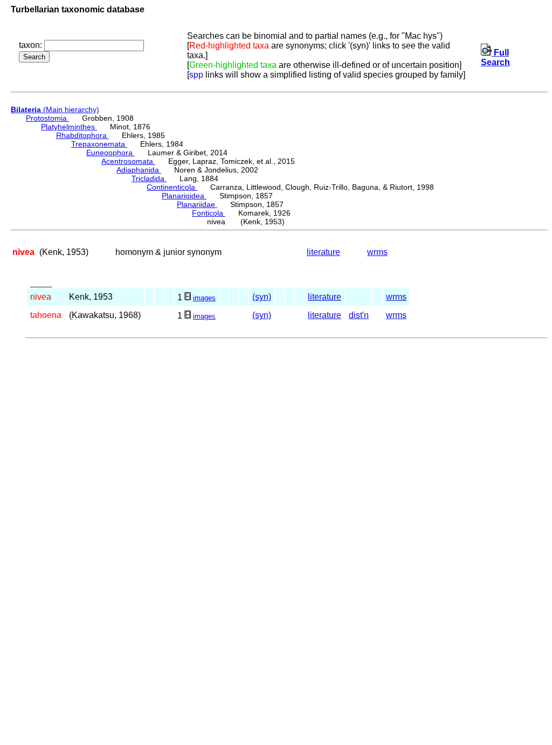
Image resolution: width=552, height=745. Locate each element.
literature (323, 252)
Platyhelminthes (69, 126)
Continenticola (172, 187)
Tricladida (149, 178)
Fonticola (208, 213)
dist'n (359, 315)
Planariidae (197, 204)
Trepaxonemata (99, 144)
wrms (377, 252)
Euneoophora (110, 152)
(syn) (261, 296)
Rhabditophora (82, 135)
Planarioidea (184, 195)
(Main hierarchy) (55, 109)
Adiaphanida (138, 169)
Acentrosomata (128, 161)
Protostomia (47, 118)
